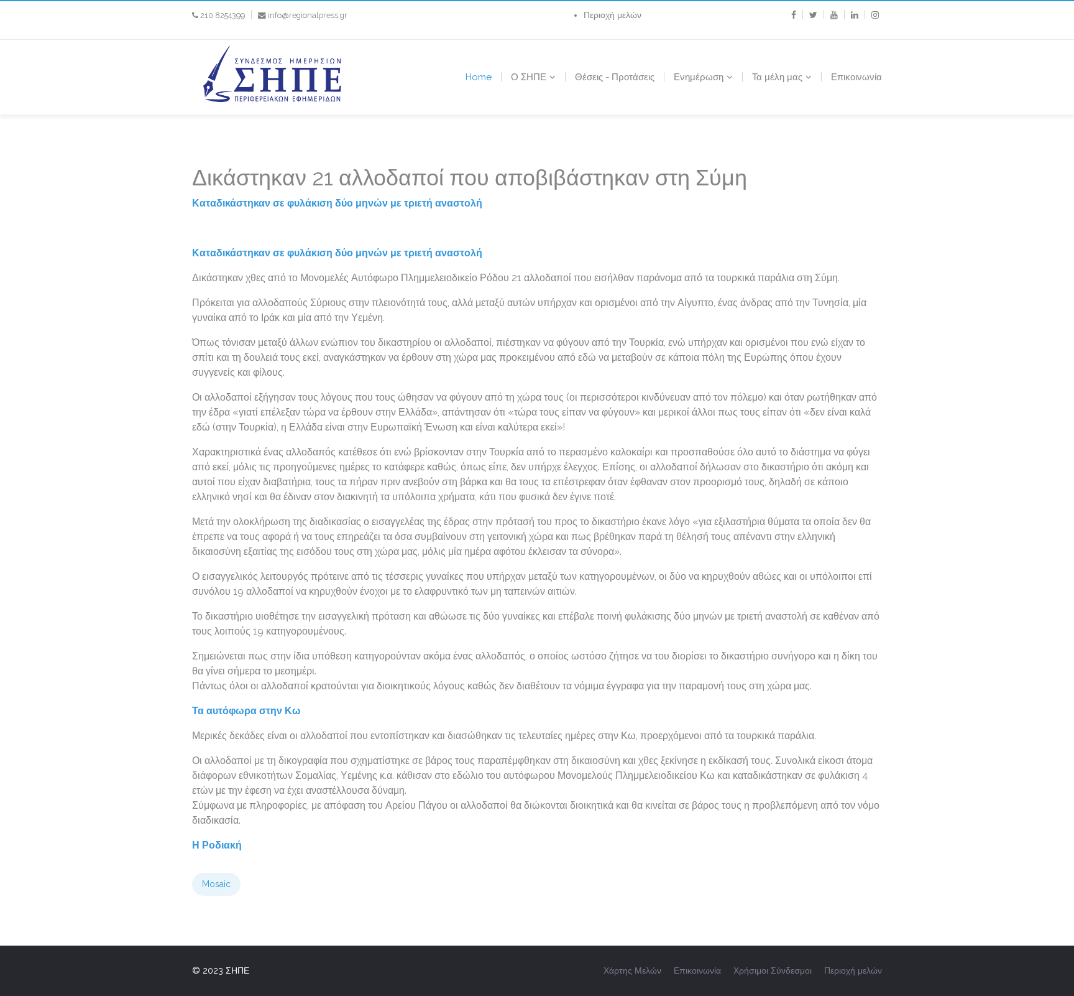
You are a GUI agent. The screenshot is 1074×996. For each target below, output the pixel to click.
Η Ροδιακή (217, 845)
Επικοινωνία (856, 77)
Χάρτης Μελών (632, 970)
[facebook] (793, 15)
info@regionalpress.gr (307, 15)
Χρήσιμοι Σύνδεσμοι (772, 970)
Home (479, 77)
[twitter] (813, 15)
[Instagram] (875, 15)
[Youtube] (834, 15)
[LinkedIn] (854, 15)
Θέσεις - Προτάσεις (614, 77)
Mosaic (216, 884)
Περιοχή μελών (612, 15)
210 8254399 (222, 15)
